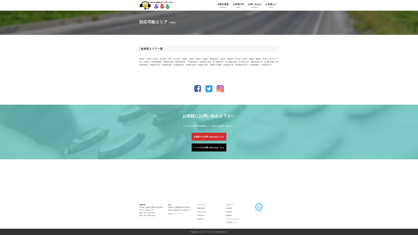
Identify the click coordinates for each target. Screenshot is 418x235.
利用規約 (229, 212)
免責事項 (229, 215)
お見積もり (201, 219)
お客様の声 (201, 215)
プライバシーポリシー (233, 219)
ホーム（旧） (201, 205)
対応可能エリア (231, 222)
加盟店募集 (201, 208)
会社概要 (229, 208)
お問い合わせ (201, 212)
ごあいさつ (229, 205)
